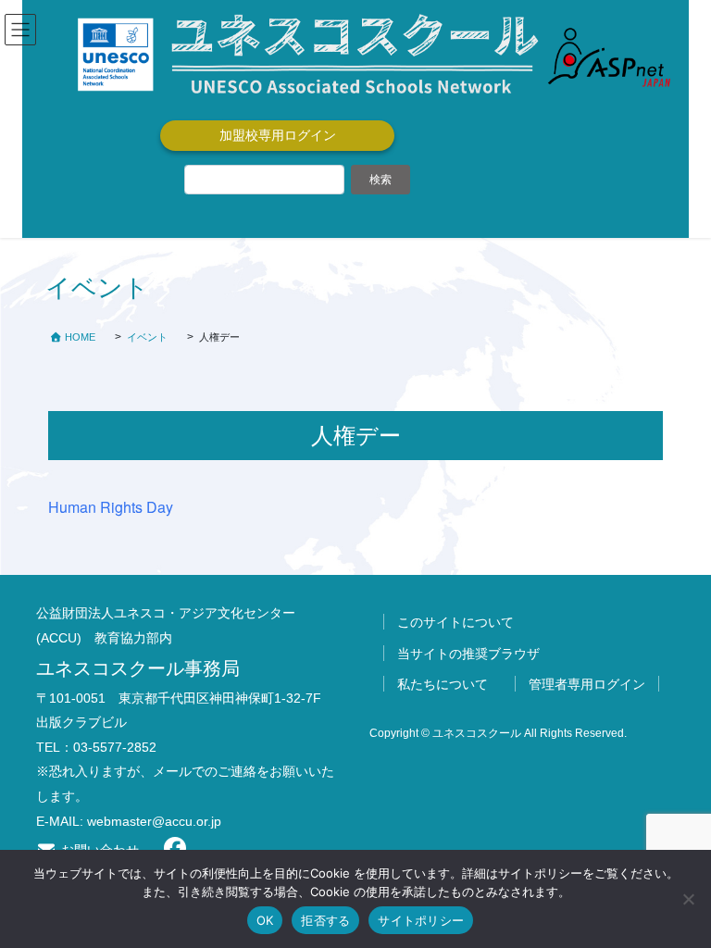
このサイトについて (455, 622)
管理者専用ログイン (587, 684)
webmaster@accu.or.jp (154, 821)
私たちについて (442, 684)
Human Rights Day (110, 507)
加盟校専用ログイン (277, 135)
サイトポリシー (421, 920)
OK (265, 920)
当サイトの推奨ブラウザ (468, 653)
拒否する (325, 920)
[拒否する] (688, 899)
